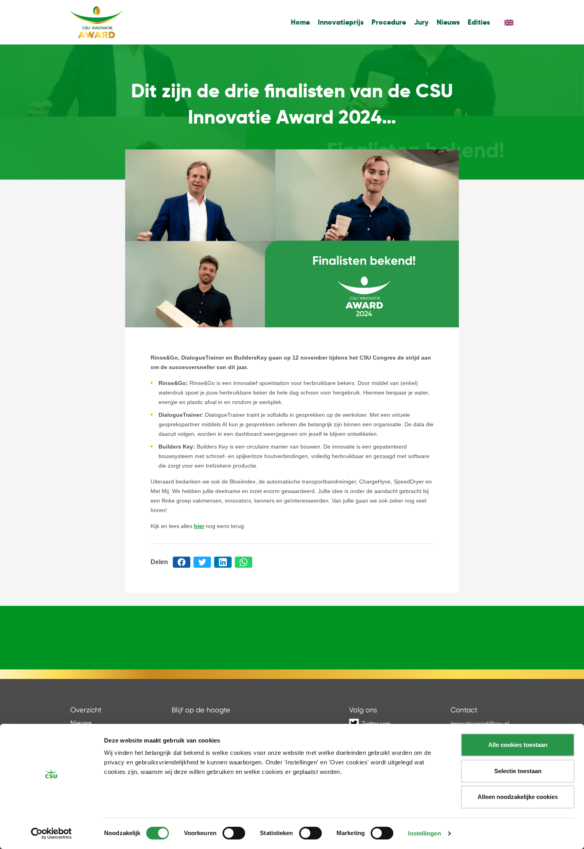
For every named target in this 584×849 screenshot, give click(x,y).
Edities (479, 22)
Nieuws (448, 22)
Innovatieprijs (341, 22)
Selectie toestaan (517, 771)
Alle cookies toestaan (517, 744)
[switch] (233, 833)
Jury (421, 22)
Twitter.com (376, 723)
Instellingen (424, 833)
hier (199, 526)
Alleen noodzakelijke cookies (518, 796)
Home (300, 22)
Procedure (388, 22)
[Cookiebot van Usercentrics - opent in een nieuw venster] (51, 833)
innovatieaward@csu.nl (480, 723)
